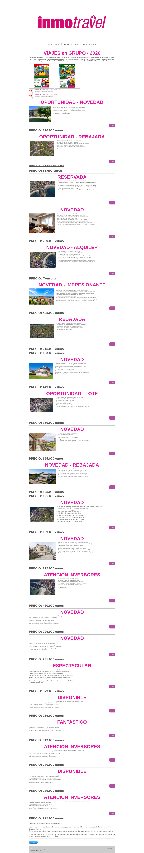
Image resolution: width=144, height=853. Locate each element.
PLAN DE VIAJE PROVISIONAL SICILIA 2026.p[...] (47, 94)
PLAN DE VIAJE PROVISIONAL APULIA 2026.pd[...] (47, 89)
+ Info (112, 125)
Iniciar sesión (110, 848)
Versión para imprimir (38, 849)
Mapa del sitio (46, 849)
